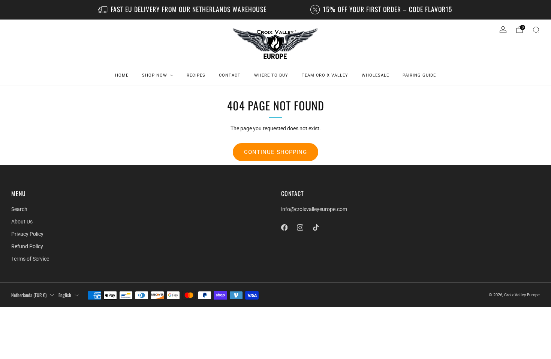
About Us (22, 222)
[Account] (503, 29)
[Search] (536, 29)
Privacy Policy (27, 234)
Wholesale (375, 75)
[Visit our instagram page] (300, 227)
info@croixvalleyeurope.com (314, 209)
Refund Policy (27, 246)
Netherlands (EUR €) (28, 295)
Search (19, 209)
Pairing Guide (419, 75)
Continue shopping (275, 152)
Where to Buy (271, 75)
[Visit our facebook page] (284, 227)
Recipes (196, 75)
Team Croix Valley (325, 75)
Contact (230, 75)
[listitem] (182, 10)
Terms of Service (30, 259)
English (64, 295)
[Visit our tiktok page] (315, 227)
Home (122, 75)
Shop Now (154, 75)
